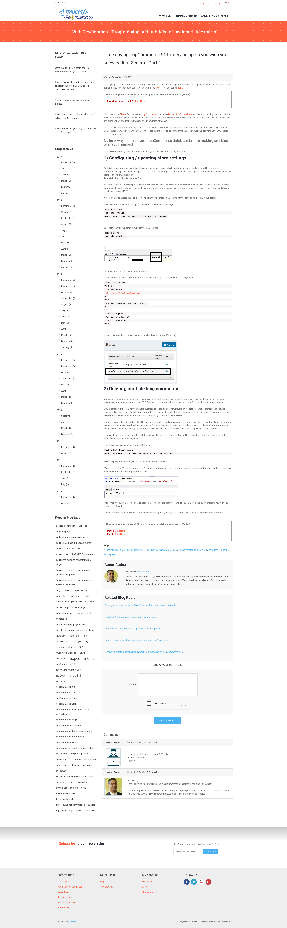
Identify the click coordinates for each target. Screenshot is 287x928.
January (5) (67, 347)
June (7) (65, 317)
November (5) (68, 286)
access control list (65, 526)
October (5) (66, 372)
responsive (90, 759)
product (85, 753)
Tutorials (165, 16)
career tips (61, 596)
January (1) (67, 193)
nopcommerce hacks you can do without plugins (73, 711)
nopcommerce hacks (67, 704)
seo (58, 765)
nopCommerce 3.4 (65, 664)
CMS (87, 596)
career (67, 590)
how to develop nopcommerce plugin (75, 630)
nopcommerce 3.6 (68, 675)
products (76, 759)
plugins (74, 753)
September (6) (68, 298)
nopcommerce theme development (74, 731)
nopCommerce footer (67, 698)
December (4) (68, 206)
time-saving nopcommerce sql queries (75, 804)
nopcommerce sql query (68, 725)
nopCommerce (149, 114)
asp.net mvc (62, 554)
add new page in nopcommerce (72, 537)
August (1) (66, 453)
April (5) (65, 249)
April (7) (65, 329)
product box (62, 759)
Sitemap (62, 881)
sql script (87, 765)
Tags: (107, 546)
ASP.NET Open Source (83, 554)
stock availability (79, 782)
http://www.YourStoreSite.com (123, 293)
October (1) (66, 503)
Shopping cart (149, 892)
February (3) (67, 403)
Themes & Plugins (186, 16)
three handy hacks (65, 799)
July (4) (65, 310)
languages (76, 641)
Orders (145, 887)
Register (204, 3)
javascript (75, 635)
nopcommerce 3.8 (65, 687)
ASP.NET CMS (74, 548)
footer (80, 613)
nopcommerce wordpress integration (75, 748)
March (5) (66, 335)
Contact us (63, 907)
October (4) (66, 292)
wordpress (90, 810)
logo (87, 641)
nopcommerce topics (67, 742)
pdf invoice (61, 753)
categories (75, 596)
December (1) (68, 447)
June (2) (65, 168)
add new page (63, 531)
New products (107, 887)
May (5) (65, 323)
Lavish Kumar (142, 571)
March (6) (66, 255)
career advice (80, 590)
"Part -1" (159, 88)
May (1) (65, 384)
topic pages (75, 810)
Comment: (131, 684)
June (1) (65, 236)
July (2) (65, 478)
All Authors (63, 892)
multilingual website (66, 652)
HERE (180, 88)
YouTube (201, 882)
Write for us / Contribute (70, 887)
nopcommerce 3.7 (68, 681)
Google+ (208, 882)
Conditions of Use (66, 902)
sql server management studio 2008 (74, 776)
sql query (74, 765)
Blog (102, 881)
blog (58, 590)
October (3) (66, 212)
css (92, 601)
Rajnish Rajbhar (114, 742)
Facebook (187, 882)
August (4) (66, 304)
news (82, 652)
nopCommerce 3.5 (68, 670)
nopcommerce (82, 658)
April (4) (65, 175)
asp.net (60, 548)
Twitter (194, 882)
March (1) (66, 397)
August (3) (66, 224)
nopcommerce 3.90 (66, 692)
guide (89, 613)
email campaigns (64, 613)
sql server (61, 770)
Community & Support (214, 16)
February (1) (67, 187)
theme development (66, 793)
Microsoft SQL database (180, 114)
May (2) (65, 242)
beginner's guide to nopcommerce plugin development (73, 572)
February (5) (67, 261)
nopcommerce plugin (67, 719)
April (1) (65, 391)
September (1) (68, 218)
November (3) (68, 162)
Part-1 (124, 114)
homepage (61, 618)
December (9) (68, 280)
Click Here (139, 101)
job (85, 635)
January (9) (67, 267)
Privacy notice (65, 897)
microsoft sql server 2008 (69, 647)
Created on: (132, 742)
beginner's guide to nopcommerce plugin (73, 562)
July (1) (65, 230)
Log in (217, 3)
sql (64, 765)
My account (147, 881)
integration (61, 635)
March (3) (66, 181)
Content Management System (71, 601)
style (83, 787)
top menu (61, 810)
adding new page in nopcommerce (73, 543)
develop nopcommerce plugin (71, 607)
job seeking (62, 641)
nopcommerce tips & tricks (70, 736)
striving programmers (67, 787)
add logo (82, 526)
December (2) (68, 360)
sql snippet (61, 782)
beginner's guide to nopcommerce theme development (73, 582)
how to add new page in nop (70, 624)
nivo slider (61, 658)
